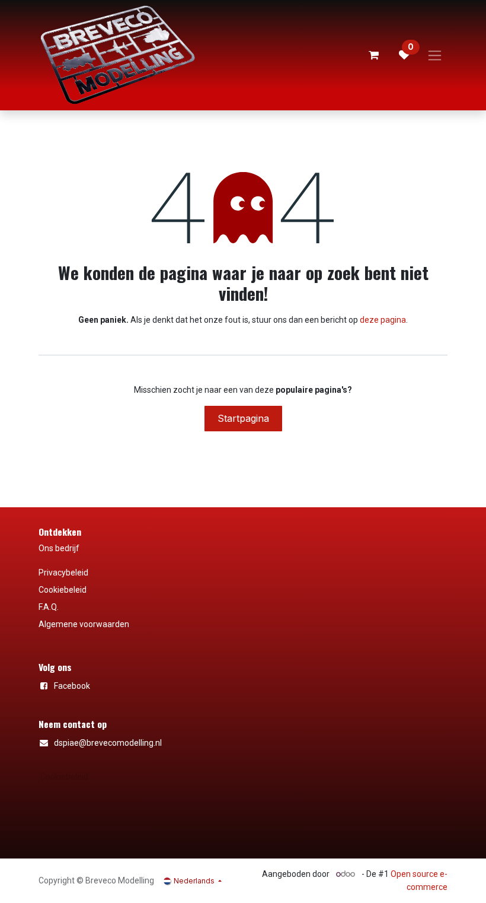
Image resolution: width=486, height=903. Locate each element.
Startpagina (243, 418)
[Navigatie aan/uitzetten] (434, 55)
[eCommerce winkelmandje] (373, 55)
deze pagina (383, 320)
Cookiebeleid (64, 776)
